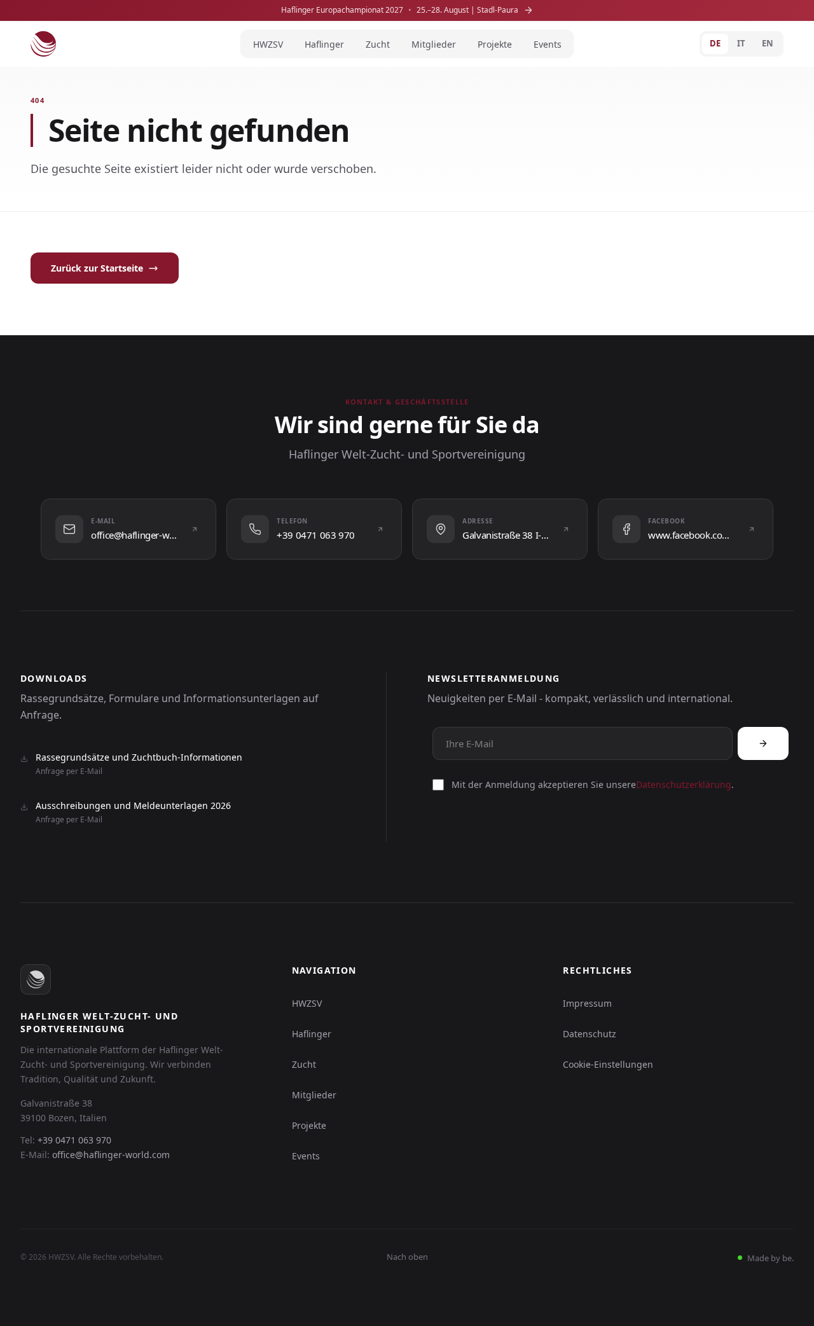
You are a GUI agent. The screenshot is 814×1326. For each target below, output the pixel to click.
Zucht (378, 44)
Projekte (495, 44)
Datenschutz (589, 1034)
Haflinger (324, 44)
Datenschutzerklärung (683, 784)
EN (767, 43)
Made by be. (769, 1258)
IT (741, 43)
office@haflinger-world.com (111, 1155)
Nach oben (407, 1256)
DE (715, 43)
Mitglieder (433, 44)
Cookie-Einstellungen (608, 1064)
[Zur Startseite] (43, 44)
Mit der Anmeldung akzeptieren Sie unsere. (593, 784)
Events (548, 44)
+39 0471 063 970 (74, 1140)
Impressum (587, 1003)
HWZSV (268, 44)
